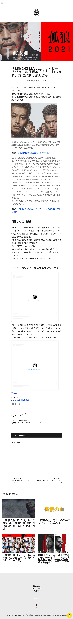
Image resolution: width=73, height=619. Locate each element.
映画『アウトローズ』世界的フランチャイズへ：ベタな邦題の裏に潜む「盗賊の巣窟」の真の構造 (54, 559)
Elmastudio (63, 615)
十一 (25, 420)
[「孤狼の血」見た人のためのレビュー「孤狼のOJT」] (54, 508)
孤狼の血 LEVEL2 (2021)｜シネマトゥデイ (34, 153)
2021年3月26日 (32, 81)
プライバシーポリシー (28, 615)
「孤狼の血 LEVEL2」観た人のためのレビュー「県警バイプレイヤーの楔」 (18, 557)
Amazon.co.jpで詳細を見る (20, 400)
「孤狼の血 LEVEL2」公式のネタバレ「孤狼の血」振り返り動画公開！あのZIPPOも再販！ (18, 524)
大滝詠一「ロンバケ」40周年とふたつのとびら (49, 480)
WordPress (46, 615)
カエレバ (20, 397)
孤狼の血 (16, 393)
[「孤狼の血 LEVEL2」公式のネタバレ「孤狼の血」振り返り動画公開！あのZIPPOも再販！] (18, 508)
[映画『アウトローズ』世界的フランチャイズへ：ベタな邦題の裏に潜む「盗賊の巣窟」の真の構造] (54, 543)
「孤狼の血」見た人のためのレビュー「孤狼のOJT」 (54, 521)
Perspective (23, 413)
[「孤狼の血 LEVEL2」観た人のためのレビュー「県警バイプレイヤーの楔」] (18, 543)
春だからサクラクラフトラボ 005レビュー (23, 480)
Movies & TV (19, 416)
